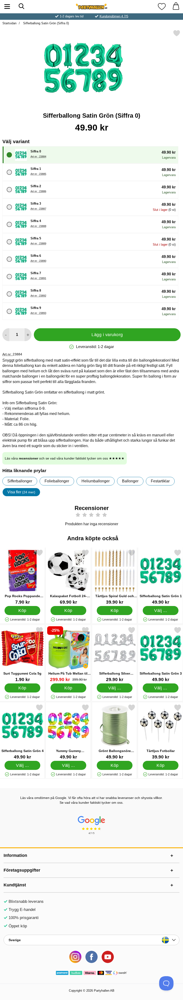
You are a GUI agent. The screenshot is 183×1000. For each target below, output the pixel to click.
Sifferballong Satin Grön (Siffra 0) (45, 23)
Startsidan (9, 23)
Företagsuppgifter (22, 870)
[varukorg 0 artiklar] (176, 6)
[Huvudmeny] (7, 6)
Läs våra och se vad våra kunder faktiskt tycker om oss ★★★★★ (64, 458)
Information (15, 855)
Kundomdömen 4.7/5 (114, 16)
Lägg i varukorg (107, 334)
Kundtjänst (15, 885)
